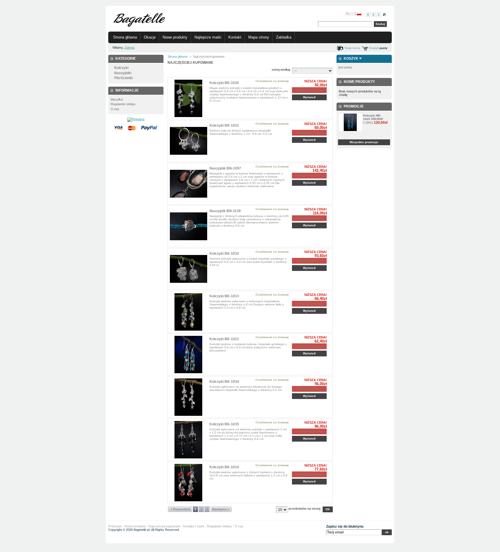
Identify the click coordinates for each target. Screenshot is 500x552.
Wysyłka (117, 99)
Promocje (354, 106)
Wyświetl (309, 97)
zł (384, 14)
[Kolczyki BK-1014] (188, 483)
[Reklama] (135, 119)
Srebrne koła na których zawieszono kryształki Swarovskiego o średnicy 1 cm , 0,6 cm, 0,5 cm (240, 132)
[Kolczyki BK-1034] (188, 397)
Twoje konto (352, 48)
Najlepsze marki (207, 37)
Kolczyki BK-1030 (224, 83)
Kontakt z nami (193, 526)
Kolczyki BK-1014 (224, 467)
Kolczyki (121, 68)
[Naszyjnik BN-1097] (188, 184)
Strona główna (125, 37)
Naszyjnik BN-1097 (225, 168)
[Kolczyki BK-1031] (188, 141)
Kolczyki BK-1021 (224, 339)
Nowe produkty (175, 37)
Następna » (220, 509)
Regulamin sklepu (123, 104)
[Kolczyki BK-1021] (188, 355)
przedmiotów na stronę (304, 508)
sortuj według (281, 69)
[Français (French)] (353, 14)
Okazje (150, 37)
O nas (115, 109)
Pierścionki (123, 78)
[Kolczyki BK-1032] (188, 269)
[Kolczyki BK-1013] (188, 312)
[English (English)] (347, 14)
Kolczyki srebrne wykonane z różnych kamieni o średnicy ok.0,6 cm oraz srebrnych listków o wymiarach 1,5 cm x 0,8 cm (248, 475)
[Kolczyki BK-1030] (188, 98)
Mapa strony (258, 37)
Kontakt (234, 37)
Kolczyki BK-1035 (224, 424)
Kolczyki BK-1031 (224, 125)
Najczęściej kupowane (164, 526)
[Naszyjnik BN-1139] (188, 226)
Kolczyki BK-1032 (224, 254)
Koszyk (374, 48)
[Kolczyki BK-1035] (188, 440)
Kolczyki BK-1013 (224, 296)
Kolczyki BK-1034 (224, 382)
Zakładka (283, 37)
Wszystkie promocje (364, 142)
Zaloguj (129, 47)
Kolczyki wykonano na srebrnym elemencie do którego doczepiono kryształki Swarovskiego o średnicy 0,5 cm (245, 388)
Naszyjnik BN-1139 (225, 211)
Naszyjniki (122, 73)
